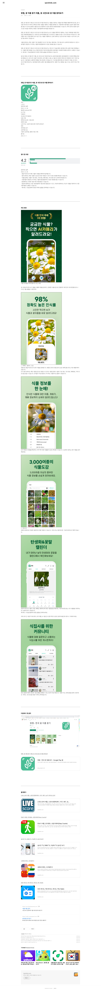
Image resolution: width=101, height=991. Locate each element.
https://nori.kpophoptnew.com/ (30, 906)
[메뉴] (3, 2)
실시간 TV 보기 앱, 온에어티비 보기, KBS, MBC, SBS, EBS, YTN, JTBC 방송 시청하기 (35, 940)
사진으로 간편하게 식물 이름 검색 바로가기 (32, 910)
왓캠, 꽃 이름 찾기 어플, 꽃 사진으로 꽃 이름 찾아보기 (34, 754)
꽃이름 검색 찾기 (26, 918)
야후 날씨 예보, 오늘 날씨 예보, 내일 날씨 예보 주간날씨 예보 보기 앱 (32, 936)
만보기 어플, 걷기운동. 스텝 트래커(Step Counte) (33, 817)
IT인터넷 (22, 933)
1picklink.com (50, 3)
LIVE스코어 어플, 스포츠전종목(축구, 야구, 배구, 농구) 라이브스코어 (38, 795)
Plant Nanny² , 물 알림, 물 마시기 (27, 937)
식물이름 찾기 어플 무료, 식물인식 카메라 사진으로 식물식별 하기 (32, 939)
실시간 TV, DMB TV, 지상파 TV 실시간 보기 (32, 839)
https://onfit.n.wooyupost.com (29, 916)
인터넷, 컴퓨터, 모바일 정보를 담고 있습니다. (32, 975)
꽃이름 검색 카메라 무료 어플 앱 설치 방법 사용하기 (34, 920)
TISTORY (50, 988)
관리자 (55, 988)
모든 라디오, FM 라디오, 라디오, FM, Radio (32, 882)
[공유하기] (26, 929)
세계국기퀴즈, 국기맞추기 (27, 861)
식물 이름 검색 (26, 908)
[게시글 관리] (28, 929)
